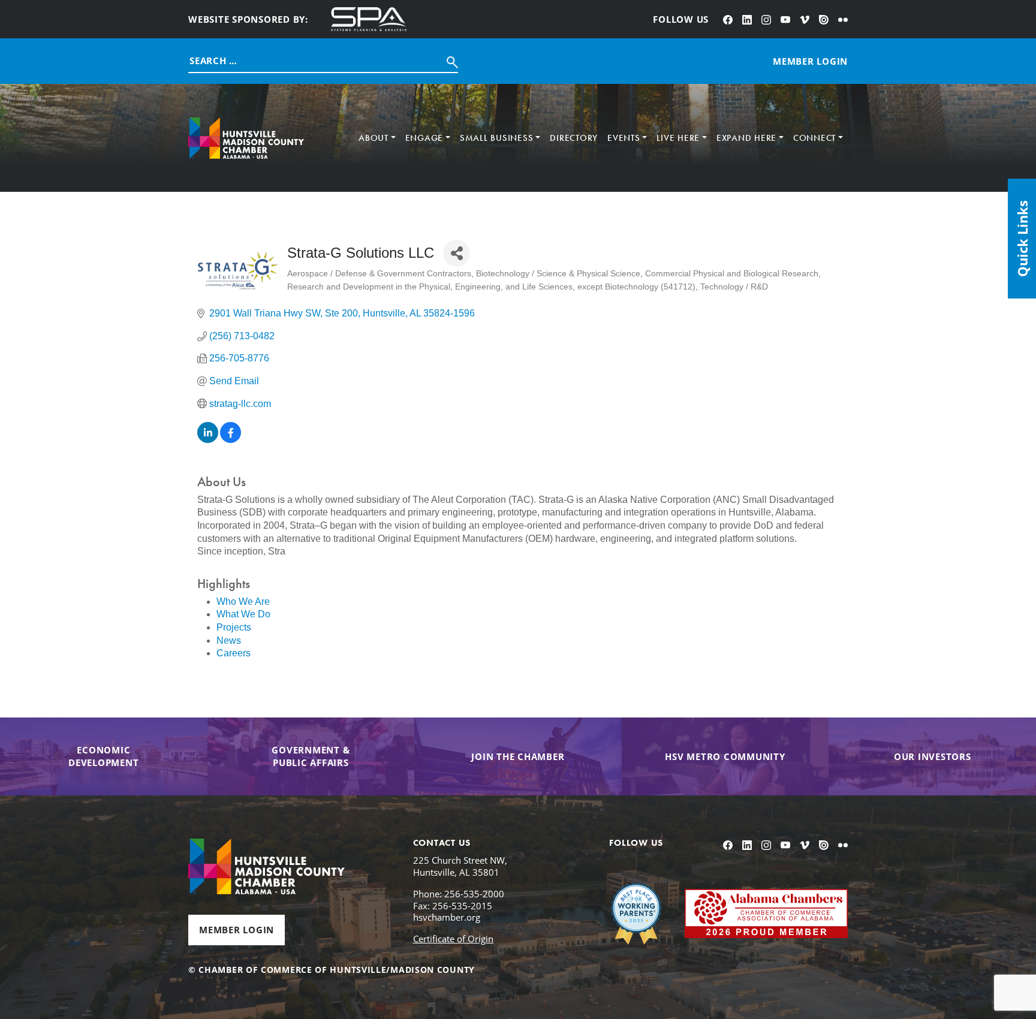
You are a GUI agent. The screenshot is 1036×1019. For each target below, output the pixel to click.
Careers (233, 653)
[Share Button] (456, 253)
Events (623, 138)
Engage (424, 138)
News (228, 640)
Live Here (678, 138)
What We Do (243, 614)
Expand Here (746, 138)
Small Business (497, 138)
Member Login (236, 930)
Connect (814, 138)
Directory (574, 138)
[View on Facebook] (230, 440)
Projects (233, 627)
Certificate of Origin (453, 939)
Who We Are (243, 601)
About (374, 138)
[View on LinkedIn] (207, 440)
